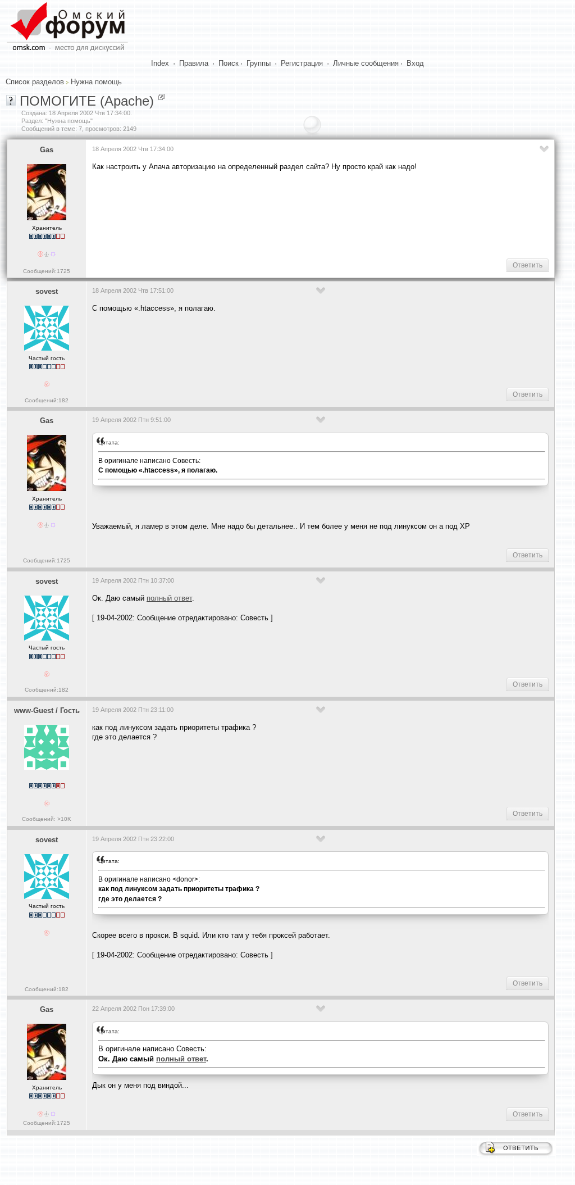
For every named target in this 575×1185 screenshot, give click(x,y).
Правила (193, 63)
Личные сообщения (366, 63)
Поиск (228, 63)
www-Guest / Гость (47, 710)
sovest (46, 291)
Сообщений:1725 (46, 271)
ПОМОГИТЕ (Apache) (87, 100)
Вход (415, 63)
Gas (46, 150)
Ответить (527, 265)
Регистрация (302, 63)
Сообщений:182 (47, 400)
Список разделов (35, 82)
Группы (259, 63)
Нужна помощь (96, 82)
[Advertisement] (296, 214)
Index (160, 63)
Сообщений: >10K (46, 819)
